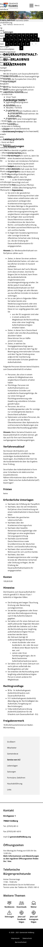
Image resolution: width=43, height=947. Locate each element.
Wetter (34, 907)
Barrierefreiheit (20, 942)
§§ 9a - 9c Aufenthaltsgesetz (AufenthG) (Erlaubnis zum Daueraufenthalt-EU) (19, 693)
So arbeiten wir (12, 110)
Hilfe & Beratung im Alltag (12, 131)
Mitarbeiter (12, 748)
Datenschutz (27, 938)
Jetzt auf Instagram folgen (33, 919)
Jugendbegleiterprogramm (17, 102)
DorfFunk (5, 174)
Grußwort (11, 742)
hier (9, 861)
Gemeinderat (12, 754)
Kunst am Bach (8, 142)
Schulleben (10, 105)
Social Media (7, 177)
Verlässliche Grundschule (16, 99)
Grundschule (7, 94)
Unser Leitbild (16, 113)
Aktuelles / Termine (14, 107)
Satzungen (11, 771)
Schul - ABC (15, 115)
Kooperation (11, 118)
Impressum (15, 938)
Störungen (9, 916)
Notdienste (9, 907)
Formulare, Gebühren (16, 777)
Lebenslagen (12, 765)
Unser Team (11, 97)
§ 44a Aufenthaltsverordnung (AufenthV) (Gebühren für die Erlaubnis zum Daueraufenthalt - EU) (23, 712)
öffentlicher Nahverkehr (12, 153)
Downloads (21, 907)
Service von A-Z (13, 759)
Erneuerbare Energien (11, 155)
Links (9, 789)
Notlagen (5, 129)
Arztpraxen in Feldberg (11, 126)
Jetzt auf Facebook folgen (21, 919)
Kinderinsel (6, 121)
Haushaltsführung (14, 783)
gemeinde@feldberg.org (20, 837)
